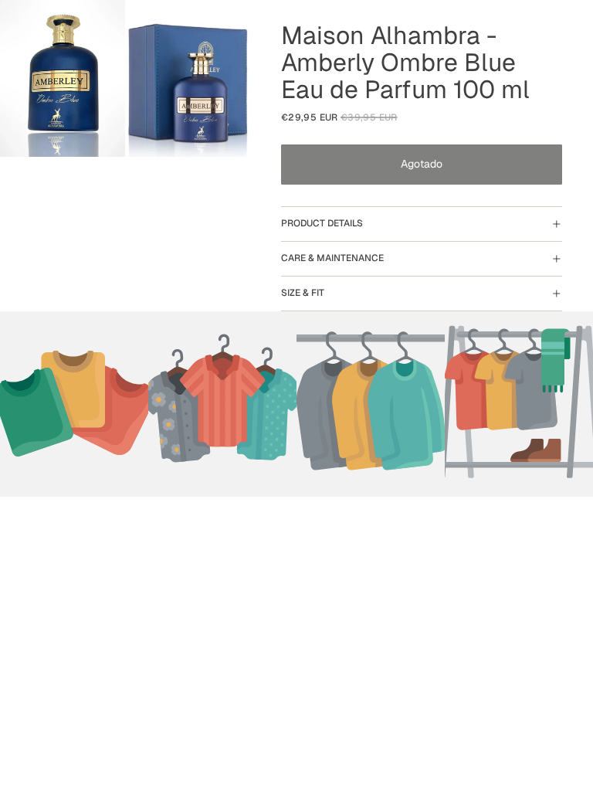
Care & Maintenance (332, 258)
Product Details (322, 223)
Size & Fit (302, 293)
